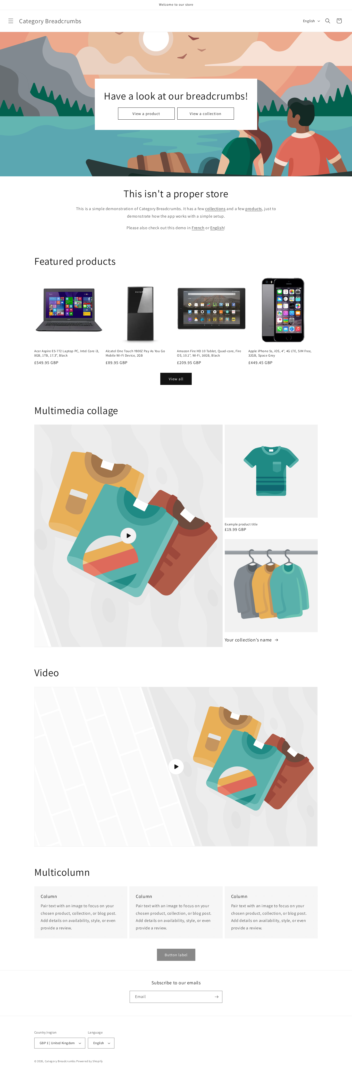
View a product (146, 113)
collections (215, 208)
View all (176, 378)
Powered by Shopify (89, 1061)
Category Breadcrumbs (60, 1061)
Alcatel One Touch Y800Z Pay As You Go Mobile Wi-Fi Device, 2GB (135, 353)
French (198, 227)
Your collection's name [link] (249, 640)
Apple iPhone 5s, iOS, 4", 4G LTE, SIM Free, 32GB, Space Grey (280, 353)
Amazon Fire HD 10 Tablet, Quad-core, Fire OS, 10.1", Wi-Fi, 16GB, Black (209, 353)
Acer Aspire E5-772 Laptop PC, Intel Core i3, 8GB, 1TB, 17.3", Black (66, 353)
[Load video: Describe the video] (128, 536)
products (253, 208)
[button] (10, 21)
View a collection (205, 113)
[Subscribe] (216, 997)
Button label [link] (176, 954)
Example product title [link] (241, 524)
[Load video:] (176, 766)
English (217, 227)
